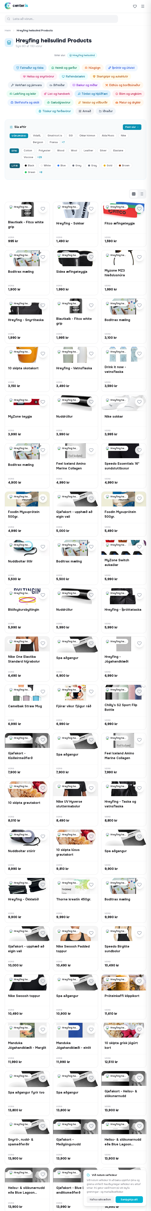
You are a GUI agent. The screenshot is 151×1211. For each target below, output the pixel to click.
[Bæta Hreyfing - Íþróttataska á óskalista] (139, 595)
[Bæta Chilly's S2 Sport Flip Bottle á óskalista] (139, 691)
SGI (71, 135)
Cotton (28, 150)
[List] (141, 194)
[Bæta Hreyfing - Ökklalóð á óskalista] (43, 884)
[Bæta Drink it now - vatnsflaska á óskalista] (139, 353)
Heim (8, 30)
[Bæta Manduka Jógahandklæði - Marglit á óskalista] (43, 1029)
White (47, 165)
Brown (126, 165)
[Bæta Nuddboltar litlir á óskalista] (43, 546)
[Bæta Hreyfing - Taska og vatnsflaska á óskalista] (139, 788)
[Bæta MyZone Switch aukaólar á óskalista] (139, 546)
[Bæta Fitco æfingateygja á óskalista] (139, 208)
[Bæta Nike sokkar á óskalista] (139, 401)
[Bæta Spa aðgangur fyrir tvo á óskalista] (43, 1077)
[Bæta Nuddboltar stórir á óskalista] (43, 836)
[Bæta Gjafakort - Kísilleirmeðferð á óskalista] (43, 739)
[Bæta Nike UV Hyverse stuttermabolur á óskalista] (91, 788)
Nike (123, 135)
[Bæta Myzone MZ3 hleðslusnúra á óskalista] (139, 257)
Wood (60, 150)
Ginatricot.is (55, 135)
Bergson (38, 142)
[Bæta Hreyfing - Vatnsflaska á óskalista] (91, 353)
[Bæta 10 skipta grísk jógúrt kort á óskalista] (139, 1029)
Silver (103, 150)
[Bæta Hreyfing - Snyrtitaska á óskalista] (43, 305)
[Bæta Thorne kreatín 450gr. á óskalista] (91, 884)
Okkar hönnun (87, 135)
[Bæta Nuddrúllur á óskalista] (91, 401)
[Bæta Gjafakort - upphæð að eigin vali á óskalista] (91, 498)
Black (31, 165)
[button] (27, 224)
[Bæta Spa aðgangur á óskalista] (91, 643)
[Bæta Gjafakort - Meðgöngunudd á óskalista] (91, 1126)
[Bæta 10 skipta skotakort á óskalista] (43, 353)
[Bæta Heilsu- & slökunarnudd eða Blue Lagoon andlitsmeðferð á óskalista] (139, 1126)
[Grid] (134, 194)
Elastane (118, 150)
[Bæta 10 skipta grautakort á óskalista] (43, 788)
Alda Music (108, 135)
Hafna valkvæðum (100, 1199)
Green (31, 172)
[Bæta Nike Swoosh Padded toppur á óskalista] (91, 933)
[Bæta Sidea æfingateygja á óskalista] (91, 257)
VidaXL (37, 135)
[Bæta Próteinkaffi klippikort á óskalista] (139, 981)
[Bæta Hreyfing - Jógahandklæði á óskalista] (139, 643)
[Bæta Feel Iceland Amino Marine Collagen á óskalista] (91, 450)
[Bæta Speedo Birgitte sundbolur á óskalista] (139, 933)
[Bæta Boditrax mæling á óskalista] (43, 257)
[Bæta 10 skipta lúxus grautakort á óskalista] (91, 836)
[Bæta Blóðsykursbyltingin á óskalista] (43, 595)
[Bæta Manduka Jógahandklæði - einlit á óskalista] (91, 1029)
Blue (63, 165)
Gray (94, 165)
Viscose (28, 157)
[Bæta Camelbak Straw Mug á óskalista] (43, 691)
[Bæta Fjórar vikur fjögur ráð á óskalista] (91, 691)
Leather (88, 150)
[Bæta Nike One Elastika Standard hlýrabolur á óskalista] (43, 643)
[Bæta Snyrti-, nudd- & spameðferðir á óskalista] (43, 1126)
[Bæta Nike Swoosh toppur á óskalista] (43, 981)
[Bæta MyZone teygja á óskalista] (43, 401)
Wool (74, 150)
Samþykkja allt (129, 1199)
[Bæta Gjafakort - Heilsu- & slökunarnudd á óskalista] (139, 1077)
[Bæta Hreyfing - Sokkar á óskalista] (91, 208)
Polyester (45, 150)
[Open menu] (142, 6)
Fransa (54, 142)
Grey (78, 165)
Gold (109, 165)
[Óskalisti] (134, 6)
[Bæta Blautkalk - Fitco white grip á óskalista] (43, 208)
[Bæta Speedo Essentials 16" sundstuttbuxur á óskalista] (139, 450)
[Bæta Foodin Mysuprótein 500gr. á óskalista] (43, 498)
